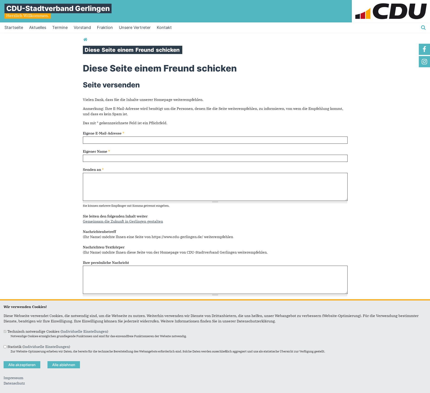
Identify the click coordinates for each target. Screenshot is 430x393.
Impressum (13, 378)
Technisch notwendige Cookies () (57, 331)
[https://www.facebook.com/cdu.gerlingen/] (424, 49)
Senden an (93, 169)
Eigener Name (96, 151)
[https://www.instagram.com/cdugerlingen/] (424, 61)
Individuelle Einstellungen (84, 331)
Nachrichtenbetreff (99, 231)
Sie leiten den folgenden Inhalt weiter (115, 216)
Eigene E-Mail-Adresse (103, 133)
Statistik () (38, 346)
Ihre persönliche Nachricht (106, 262)
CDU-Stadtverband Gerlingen (58, 8)
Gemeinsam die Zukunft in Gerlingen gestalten (123, 221)
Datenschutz (14, 383)
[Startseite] (391, 2)
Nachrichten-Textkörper (104, 247)
